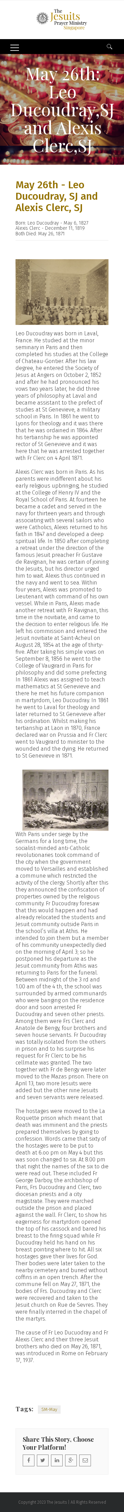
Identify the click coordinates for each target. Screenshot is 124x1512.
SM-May (49, 1409)
